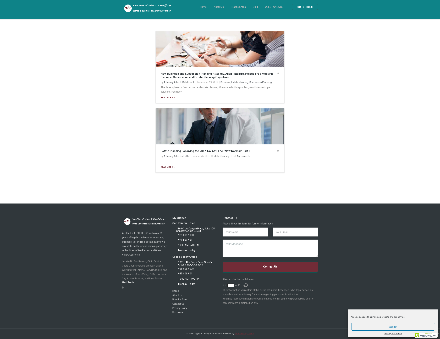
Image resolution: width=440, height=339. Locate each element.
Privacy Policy (179, 308)
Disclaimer (178, 312)
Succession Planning (260, 82)
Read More (167, 97)
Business (225, 82)
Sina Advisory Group (244, 333)
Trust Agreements (240, 156)
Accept (393, 326)
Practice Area (238, 6)
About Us (219, 6)
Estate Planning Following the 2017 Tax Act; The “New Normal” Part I (205, 151)
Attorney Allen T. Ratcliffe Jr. (179, 82)
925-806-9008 (186, 235)
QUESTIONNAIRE (274, 6)
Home (203, 6)
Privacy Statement (393, 333)
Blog (255, 6)
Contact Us (178, 303)
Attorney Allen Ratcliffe (176, 156)
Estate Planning (239, 82)
